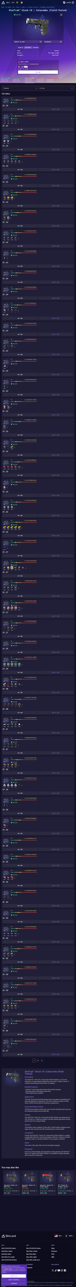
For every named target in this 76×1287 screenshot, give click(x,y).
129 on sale (29, 80)
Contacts (29, 1268)
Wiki (52, 1257)
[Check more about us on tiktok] (55, 1271)
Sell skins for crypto (8, 1257)
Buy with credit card (33, 1260)
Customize (14, 1283)
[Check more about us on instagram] (62, 1271)
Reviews (54, 1251)
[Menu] (73, 2)
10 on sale (52, 80)
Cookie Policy (8, 1269)
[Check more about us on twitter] (52, 1271)
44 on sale (40, 80)
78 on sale (17, 80)
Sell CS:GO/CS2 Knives (9, 1260)
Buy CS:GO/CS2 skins (33, 1248)
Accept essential (13, 1279)
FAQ (52, 1254)
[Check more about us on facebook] (65, 1271)
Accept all (13, 1276)
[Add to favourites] (61, 14)
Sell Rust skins (6, 1254)
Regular (20, 47)
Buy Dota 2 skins (31, 1251)
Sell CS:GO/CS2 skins (8, 1248)
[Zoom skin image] (4, 102)
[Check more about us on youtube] (59, 1271)
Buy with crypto (31, 1257)
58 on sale (5, 80)
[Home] (3, 2)
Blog (52, 1248)
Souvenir (35, 47)
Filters (6, 88)
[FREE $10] (22, 2)
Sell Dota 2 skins (6, 1251)
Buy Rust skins (31, 1254)
